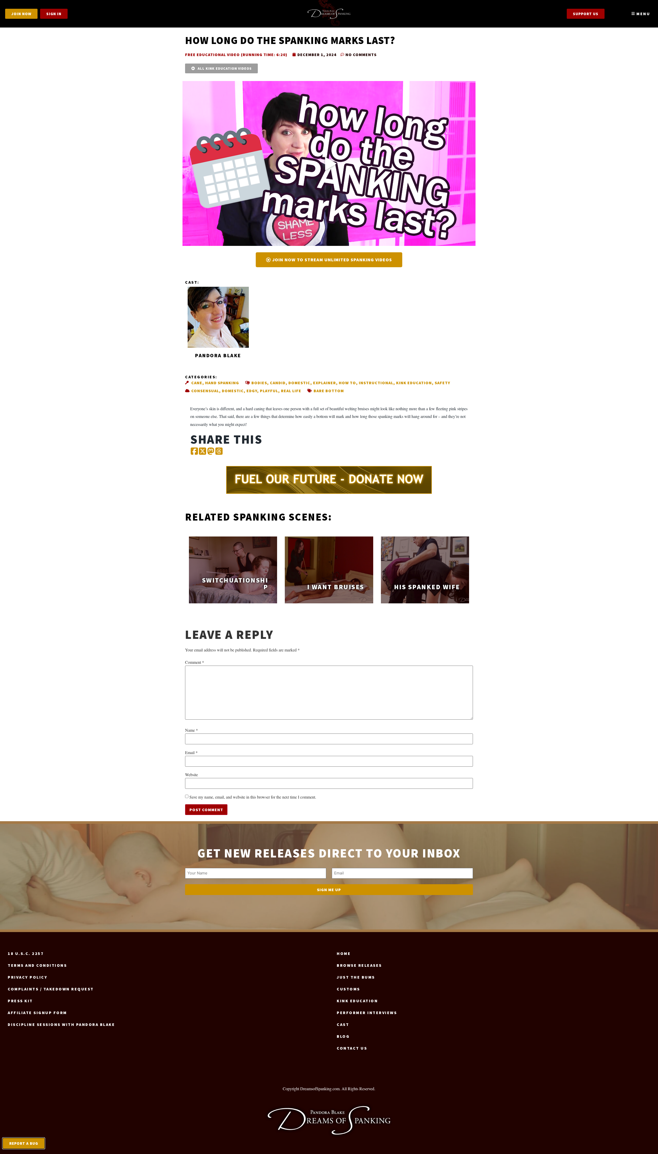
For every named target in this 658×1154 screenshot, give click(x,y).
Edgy (251, 390)
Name (191, 730)
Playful (269, 390)
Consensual (205, 390)
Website (191, 775)
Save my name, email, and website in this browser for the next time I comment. (252, 797)
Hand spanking (222, 382)
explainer (324, 382)
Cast (343, 1024)
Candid (278, 382)
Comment (194, 662)
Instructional (376, 382)
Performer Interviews (367, 1012)
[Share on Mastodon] (211, 451)
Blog (343, 1036)
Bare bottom (329, 390)
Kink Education (414, 382)
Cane (196, 382)
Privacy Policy (27, 977)
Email (191, 752)
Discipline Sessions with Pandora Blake (61, 1024)
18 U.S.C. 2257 (26, 953)
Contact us (352, 1048)
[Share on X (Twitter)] (202, 451)
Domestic (299, 382)
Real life (291, 390)
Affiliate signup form (37, 1012)
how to (347, 382)
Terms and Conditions (37, 965)
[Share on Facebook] (194, 451)
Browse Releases (359, 965)
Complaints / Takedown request (51, 988)
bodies (259, 382)
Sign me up (329, 889)
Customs (348, 988)
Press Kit (20, 1000)
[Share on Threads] (219, 451)
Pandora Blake (218, 355)
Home (344, 953)
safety (442, 382)
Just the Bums (356, 977)
